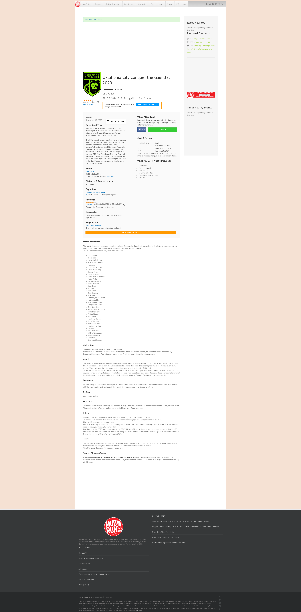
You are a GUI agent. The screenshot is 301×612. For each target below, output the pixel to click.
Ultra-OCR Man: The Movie (163, 532)
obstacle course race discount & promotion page (114, 457)
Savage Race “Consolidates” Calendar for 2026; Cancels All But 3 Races (180, 521)
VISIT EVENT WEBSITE (147, 104)
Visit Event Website (93, 225)
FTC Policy (139, 610)
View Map (110, 176)
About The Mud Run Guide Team (91, 558)
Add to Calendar (117, 121)
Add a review (88, 104)
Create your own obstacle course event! (94, 574)
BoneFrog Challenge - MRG (204, 45)
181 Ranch (90, 171)
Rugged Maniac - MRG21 (203, 39)
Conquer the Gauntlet (94, 192)
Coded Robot (98, 597)
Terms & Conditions (86, 579)
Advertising (83, 569)
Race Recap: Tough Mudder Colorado (166, 537)
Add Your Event (85, 563)
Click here (89, 205)
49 (87, 195)
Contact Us (83, 553)
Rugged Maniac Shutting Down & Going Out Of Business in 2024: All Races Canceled (185, 526)
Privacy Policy (84, 584)
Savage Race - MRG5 (202, 42)
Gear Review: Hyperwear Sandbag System (168, 542)
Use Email (162, 129)
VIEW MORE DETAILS (130, 232)
